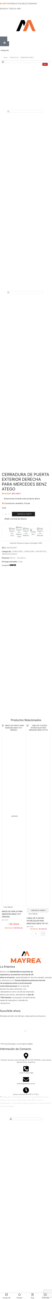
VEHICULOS (14, 57)
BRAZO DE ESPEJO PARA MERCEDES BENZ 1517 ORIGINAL (12, 914)
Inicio (6, 57)
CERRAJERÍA (17, 551)
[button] (3, 39)
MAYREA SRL (21, 1114)
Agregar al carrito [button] (38, 910)
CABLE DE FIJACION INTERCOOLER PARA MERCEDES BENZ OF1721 (37, 921)
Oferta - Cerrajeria (17, 558)
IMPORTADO (41, 551)
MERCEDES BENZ (26, 57)
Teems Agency (43, 1114)
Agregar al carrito (24, 514)
